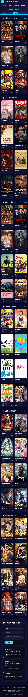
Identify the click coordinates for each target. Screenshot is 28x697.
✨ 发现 (15, 13)
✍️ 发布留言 (9, 642)
